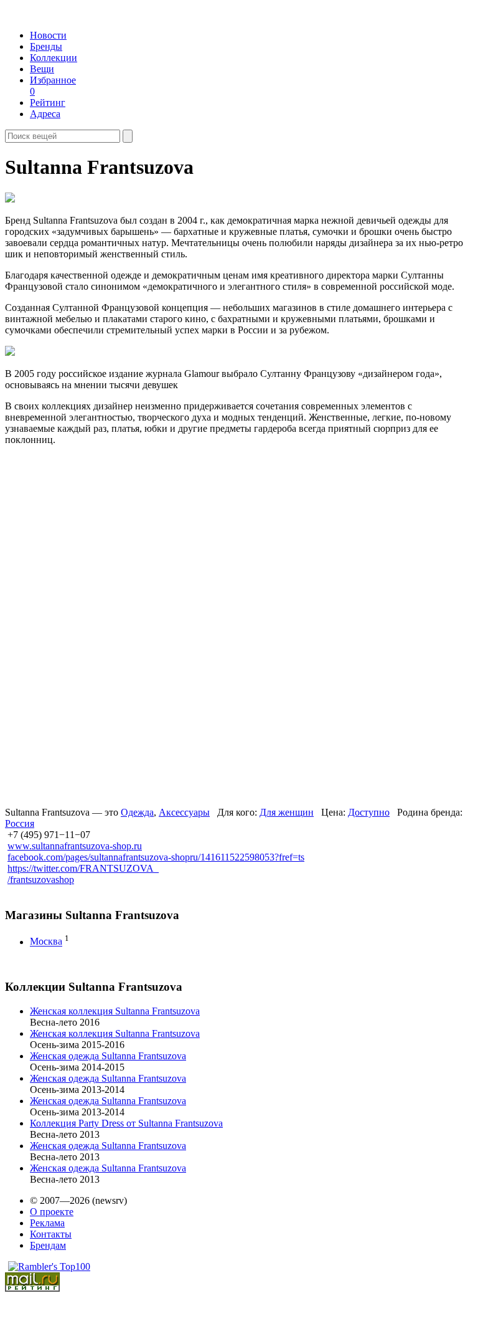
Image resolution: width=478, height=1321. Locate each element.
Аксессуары (184, 812)
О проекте (51, 1211)
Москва (46, 942)
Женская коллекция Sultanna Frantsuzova (115, 1011)
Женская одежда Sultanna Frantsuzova (108, 1056)
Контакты (51, 1234)
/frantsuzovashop (40, 879)
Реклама (47, 1223)
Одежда (137, 812)
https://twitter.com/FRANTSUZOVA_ (83, 868)
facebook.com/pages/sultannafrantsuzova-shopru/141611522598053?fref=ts (155, 857)
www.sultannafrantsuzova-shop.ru (74, 846)
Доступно (369, 812)
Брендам (48, 1245)
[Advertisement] (100, 624)
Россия (19, 823)
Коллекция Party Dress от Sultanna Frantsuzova (126, 1123)
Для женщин (287, 812)
